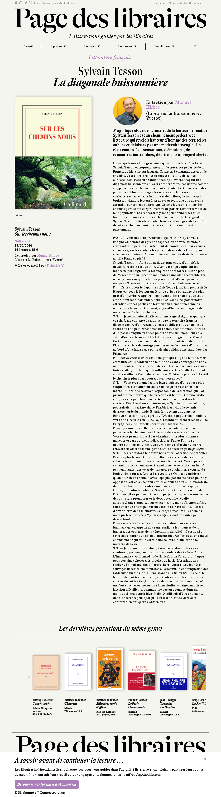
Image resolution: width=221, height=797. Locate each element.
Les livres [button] (90, 46)
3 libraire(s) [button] (56, 265)
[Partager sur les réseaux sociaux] (19, 218)
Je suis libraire (42, 3)
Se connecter (197, 3)
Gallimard (22, 241)
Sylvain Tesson (110, 71)
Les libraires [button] (163, 46)
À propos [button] (56, 46)
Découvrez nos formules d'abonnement (46, 784)
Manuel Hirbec (48, 255)
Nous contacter (178, 3)
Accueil (28, 46)
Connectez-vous (52, 793)
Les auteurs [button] (125, 46)
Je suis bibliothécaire (64, 3)
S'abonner (159, 3)
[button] (29, 678)
